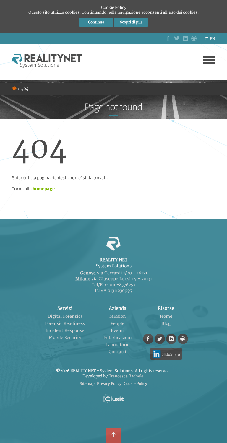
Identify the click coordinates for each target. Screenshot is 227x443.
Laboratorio (117, 344)
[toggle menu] (209, 60)
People (117, 323)
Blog (166, 323)
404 (25, 88)
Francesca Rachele (125, 376)
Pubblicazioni (117, 337)
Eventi (117, 330)
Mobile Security (65, 337)
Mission (117, 316)
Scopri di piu (131, 22)
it (206, 39)
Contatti (117, 351)
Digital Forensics (65, 316)
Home (166, 316)
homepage (44, 188)
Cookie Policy (135, 384)
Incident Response (65, 330)
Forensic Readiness (65, 323)
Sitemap (87, 384)
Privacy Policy (109, 384)
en (212, 39)
